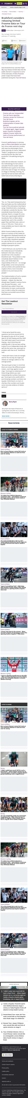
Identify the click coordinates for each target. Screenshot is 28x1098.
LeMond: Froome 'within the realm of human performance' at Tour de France (13, 135)
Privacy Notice (22, 318)
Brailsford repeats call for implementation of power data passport (13, 123)
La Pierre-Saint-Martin (12, 144)
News (3, 30)
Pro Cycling (4, 11)
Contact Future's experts (8, 1064)
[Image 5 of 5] (23, 52)
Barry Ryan (11, 30)
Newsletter (23, 40)
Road (3, 396)
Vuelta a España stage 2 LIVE (17, 7)
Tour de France (21, 78)
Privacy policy (5, 1068)
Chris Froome (18, 74)
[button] (26, 3)
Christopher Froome (6, 14)
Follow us (15, 40)
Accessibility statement (8, 1074)
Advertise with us (6, 1081)
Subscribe (19, 3)
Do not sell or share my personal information (13, 1085)
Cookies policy (5, 1071)
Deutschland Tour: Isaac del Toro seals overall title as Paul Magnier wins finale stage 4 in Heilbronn (14, 1016)
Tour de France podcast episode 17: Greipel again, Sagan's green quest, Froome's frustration (13, 129)
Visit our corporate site (14, 1050)
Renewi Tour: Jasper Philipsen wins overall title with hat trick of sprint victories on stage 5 (14, 1025)
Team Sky (20, 11)
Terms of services (20, 316)
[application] (14, 187)
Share (5, 40)
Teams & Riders (12, 11)
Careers (4, 1078)
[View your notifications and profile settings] (15, 3)
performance (12, 142)
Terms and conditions (7, 1061)
